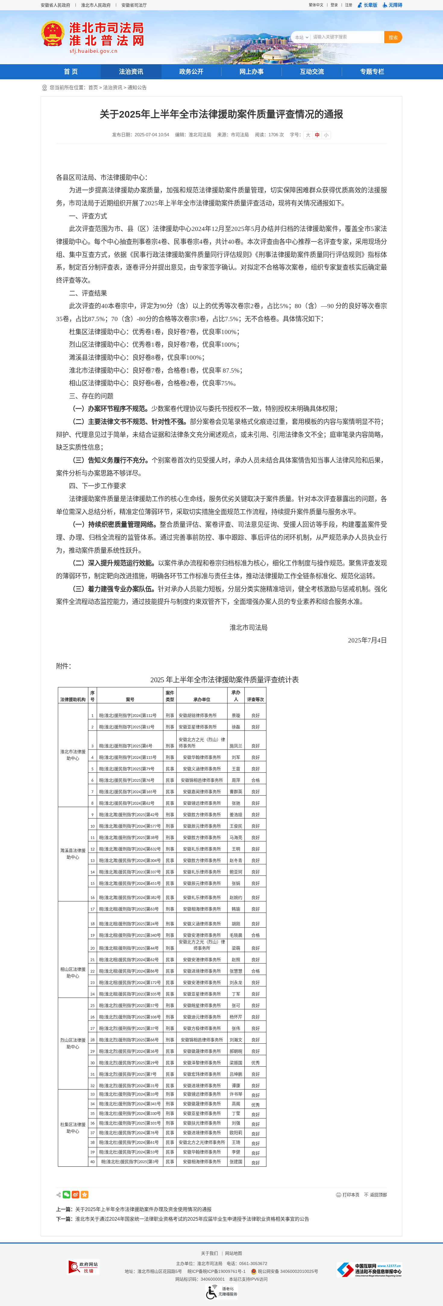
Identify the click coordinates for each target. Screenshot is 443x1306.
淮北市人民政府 (96, 5)
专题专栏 (372, 71)
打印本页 (351, 1194)
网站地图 (233, 1253)
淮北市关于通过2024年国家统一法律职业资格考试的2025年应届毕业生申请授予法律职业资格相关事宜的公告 (192, 1219)
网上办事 (252, 71)
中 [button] (317, 134)
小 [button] (326, 134)
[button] (367, 5)
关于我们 (209, 1253)
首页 (93, 87)
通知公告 (137, 87)
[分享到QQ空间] (84, 1194)
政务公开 (191, 71)
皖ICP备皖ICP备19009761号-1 (216, 1271)
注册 (348, 5)
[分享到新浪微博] (75, 1194)
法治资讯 (131, 71)
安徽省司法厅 (134, 5)
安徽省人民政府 (55, 5)
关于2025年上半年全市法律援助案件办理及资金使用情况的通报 (143, 1209)
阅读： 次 (269, 134)
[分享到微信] (66, 1194)
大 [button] (308, 134)
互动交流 (312, 71)
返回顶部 (378, 1194)
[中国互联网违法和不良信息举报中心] (369, 1269)
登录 (334, 5)
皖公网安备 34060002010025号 (288, 1271)
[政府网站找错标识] (83, 1266)
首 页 (71, 71)
